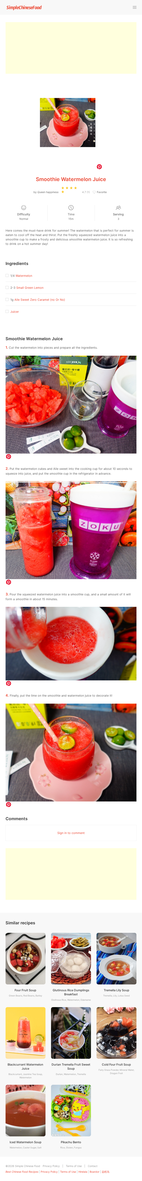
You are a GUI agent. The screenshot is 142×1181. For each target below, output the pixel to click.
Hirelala (82, 1171)
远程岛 (105, 1171)
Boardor (94, 1171)
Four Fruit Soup (25, 990)
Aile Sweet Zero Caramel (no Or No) (39, 299)
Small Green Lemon (29, 287)
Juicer (14, 311)
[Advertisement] (71, 48)
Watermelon (24, 276)
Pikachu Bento (71, 1142)
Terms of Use (74, 1166)
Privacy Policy (51, 1166)
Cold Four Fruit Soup (116, 1064)
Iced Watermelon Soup (25, 1142)
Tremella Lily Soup (116, 990)
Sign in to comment (71, 833)
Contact (92, 1166)
